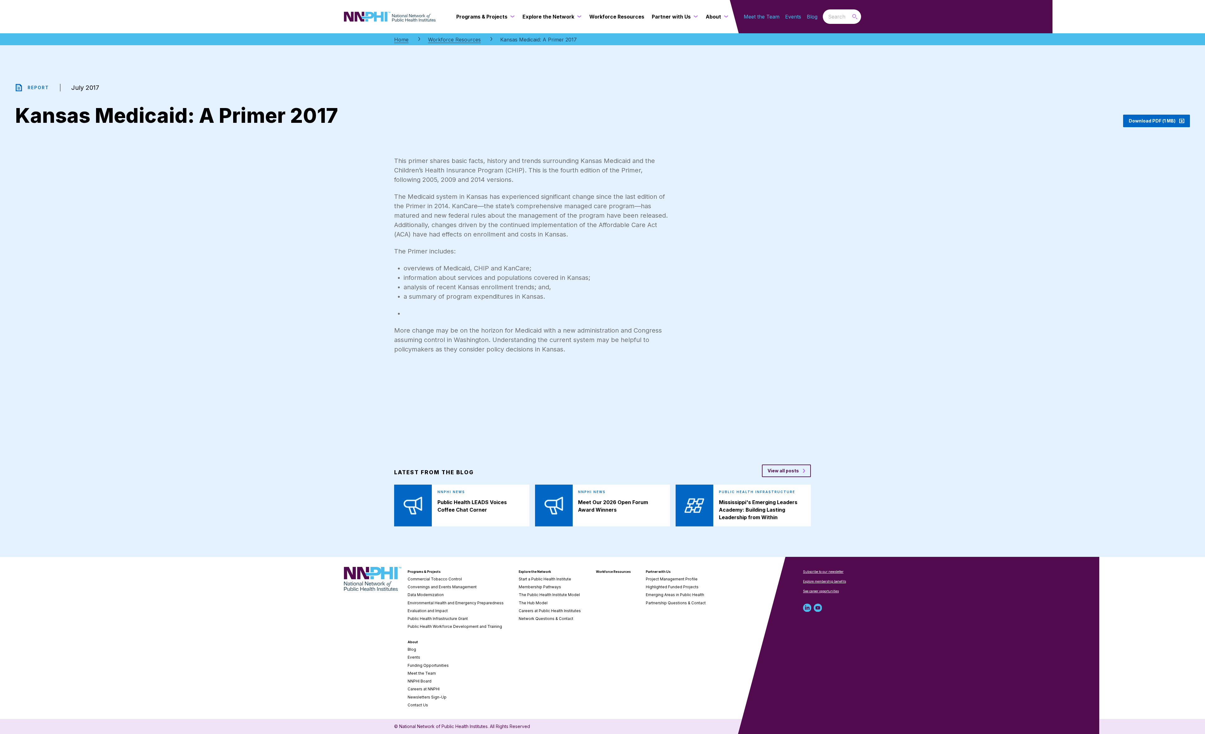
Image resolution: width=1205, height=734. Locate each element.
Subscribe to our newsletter (823, 572)
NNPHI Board (419, 681)
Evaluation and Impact (428, 610)
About (413, 642)
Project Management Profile (672, 579)
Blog (812, 17)
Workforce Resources (454, 39)
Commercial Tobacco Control (435, 579)
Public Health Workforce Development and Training (455, 626)
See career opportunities (821, 591)
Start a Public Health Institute (545, 579)
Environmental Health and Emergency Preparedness (456, 603)
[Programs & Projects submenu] (511, 16)
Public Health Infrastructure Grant (438, 618)
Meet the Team (761, 17)
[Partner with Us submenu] (694, 16)
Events (793, 17)
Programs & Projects (424, 572)
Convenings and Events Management (442, 586)
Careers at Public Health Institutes (550, 610)
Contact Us (418, 705)
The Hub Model (533, 603)
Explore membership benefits (824, 581)
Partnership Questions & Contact (676, 603)
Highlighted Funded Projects (672, 586)
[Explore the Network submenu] (578, 16)
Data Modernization (426, 594)
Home (401, 39)
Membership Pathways (540, 586)
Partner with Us (658, 572)
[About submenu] (725, 16)
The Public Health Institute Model (549, 594)
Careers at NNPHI (424, 689)
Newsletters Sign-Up (427, 697)
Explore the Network (535, 572)
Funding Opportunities (428, 665)
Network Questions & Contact (546, 618)
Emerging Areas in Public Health (675, 594)
